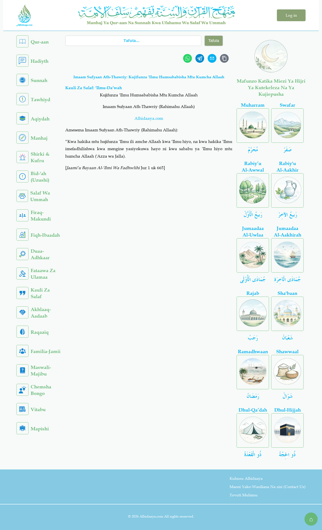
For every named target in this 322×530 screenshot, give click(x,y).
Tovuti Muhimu (244, 495)
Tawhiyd (40, 100)
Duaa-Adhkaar (40, 254)
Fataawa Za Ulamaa (43, 274)
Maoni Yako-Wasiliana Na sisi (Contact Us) (268, 486)
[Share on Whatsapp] (187, 58)
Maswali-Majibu (41, 370)
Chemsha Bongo (41, 390)
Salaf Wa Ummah (40, 196)
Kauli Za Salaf (40, 293)
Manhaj (39, 138)
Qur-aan (40, 42)
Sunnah (39, 80)
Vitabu (38, 409)
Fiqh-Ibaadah (45, 235)
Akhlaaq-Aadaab (41, 312)
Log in (291, 15)
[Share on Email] (212, 58)
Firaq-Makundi (41, 215)
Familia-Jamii (45, 351)
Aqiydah (40, 119)
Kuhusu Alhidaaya (246, 478)
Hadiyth (39, 61)
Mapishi (40, 429)
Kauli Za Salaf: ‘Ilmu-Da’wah (93, 87)
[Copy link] (224, 58)
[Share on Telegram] (199, 58)
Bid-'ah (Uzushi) (40, 176)
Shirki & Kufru (40, 157)
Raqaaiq (40, 332)
